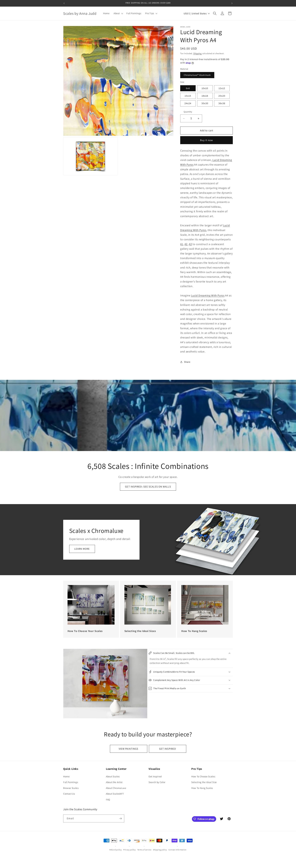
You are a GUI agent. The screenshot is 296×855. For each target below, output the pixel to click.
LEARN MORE (82, 548)
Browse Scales (71, 787)
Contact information (178, 850)
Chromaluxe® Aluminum (197, 75)
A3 (190, 244)
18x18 (205, 95)
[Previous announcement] (64, 3)
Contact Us (69, 793)
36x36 (221, 103)
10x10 (205, 88)
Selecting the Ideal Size (204, 782)
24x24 (188, 103)
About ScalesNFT (115, 793)
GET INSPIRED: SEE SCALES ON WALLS (148, 486)
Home (66, 776)
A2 (186, 244)
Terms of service (144, 850)
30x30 (204, 103)
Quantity (188, 111)
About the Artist (114, 782)
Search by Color (157, 782)
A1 (181, 244)
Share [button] (187, 362)
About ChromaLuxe (116, 787)
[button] (118, 13)
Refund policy (115, 850)
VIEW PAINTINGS (128, 748)
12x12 (222, 88)
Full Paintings (70, 782)
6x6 (188, 88)
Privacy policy (129, 850)
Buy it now (206, 140)
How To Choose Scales (203, 776)
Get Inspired (155, 776)
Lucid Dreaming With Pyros (207, 295)
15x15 (188, 95)
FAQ (108, 799)
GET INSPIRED (167, 748)
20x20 (221, 95)
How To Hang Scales (202, 787)
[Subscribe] (120, 819)
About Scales (113, 776)
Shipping (197, 53)
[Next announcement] (232, 3)
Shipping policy (160, 850)
